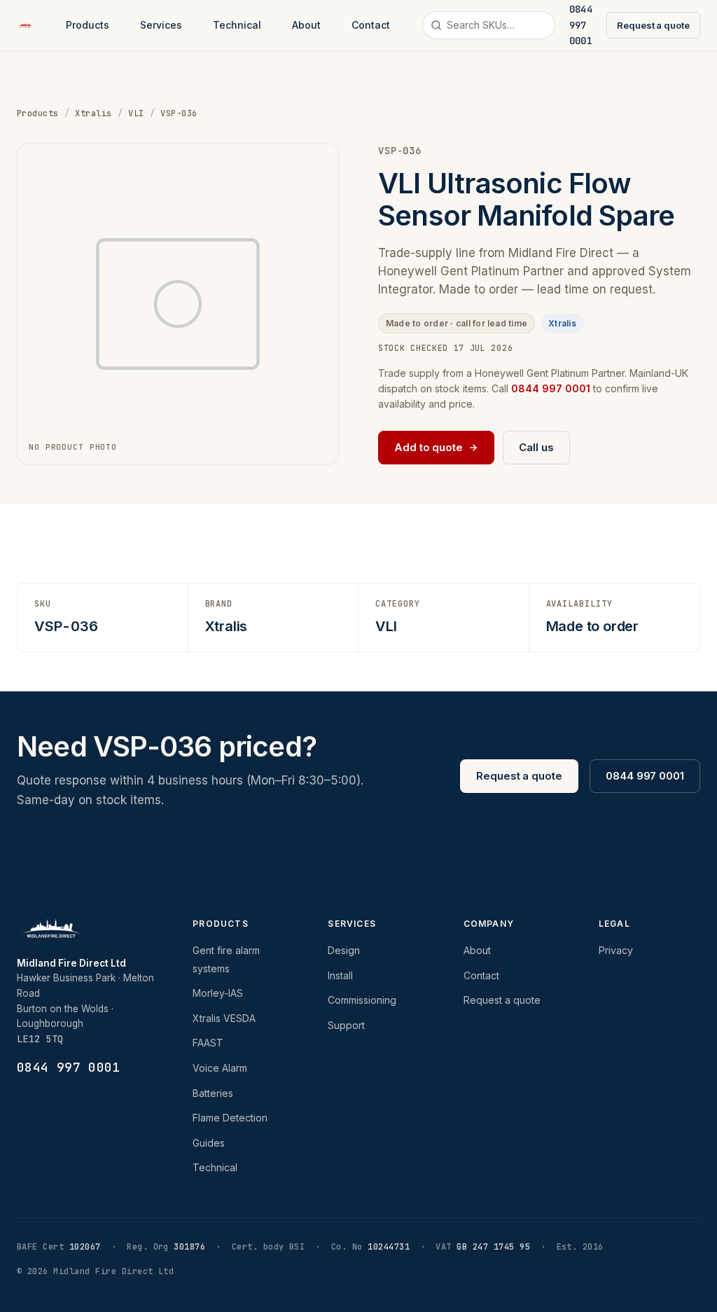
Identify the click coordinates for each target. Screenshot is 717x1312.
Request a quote (653, 25)
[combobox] (488, 25)
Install (340, 975)
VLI (136, 113)
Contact (370, 25)
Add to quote (428, 447)
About (306, 25)
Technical (237, 25)
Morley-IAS (218, 993)
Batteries (213, 1093)
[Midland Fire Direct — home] (25, 25)
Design (344, 950)
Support (346, 1025)
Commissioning (362, 1000)
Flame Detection (230, 1118)
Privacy (616, 950)
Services (161, 25)
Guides (209, 1143)
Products (87, 25)
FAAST (208, 1043)
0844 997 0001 (645, 775)
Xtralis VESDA (224, 1018)
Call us (536, 447)
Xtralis (93, 113)
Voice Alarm (220, 1068)
